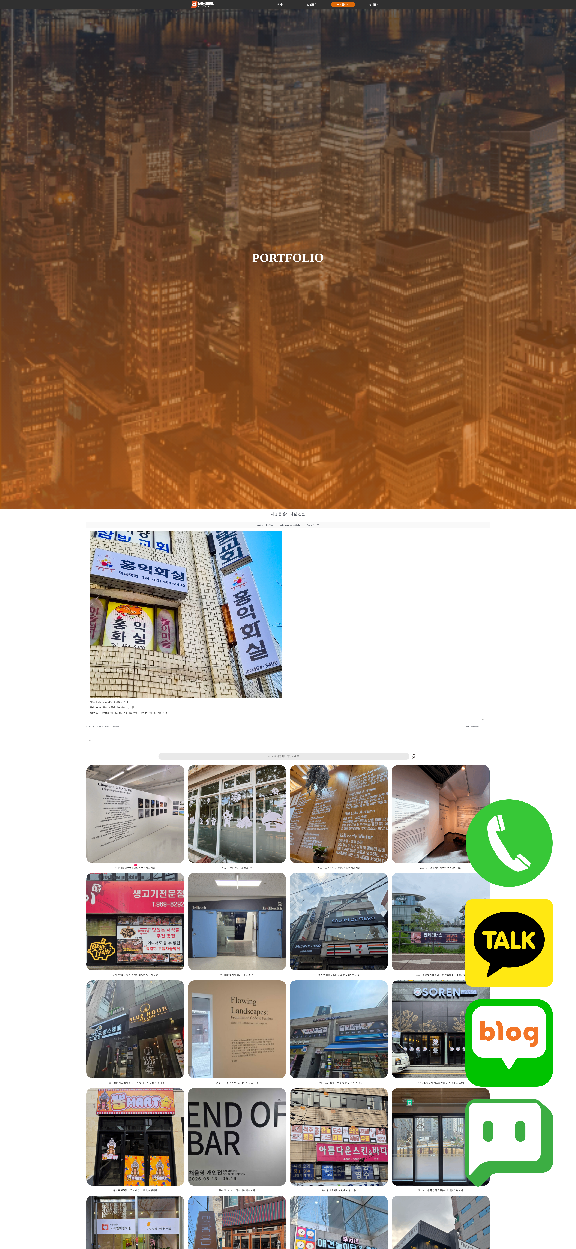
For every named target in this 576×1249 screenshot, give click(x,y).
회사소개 (282, 4)
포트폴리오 (343, 4)
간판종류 (312, 4)
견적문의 (374, 4)
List (89, 740)
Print (483, 720)
